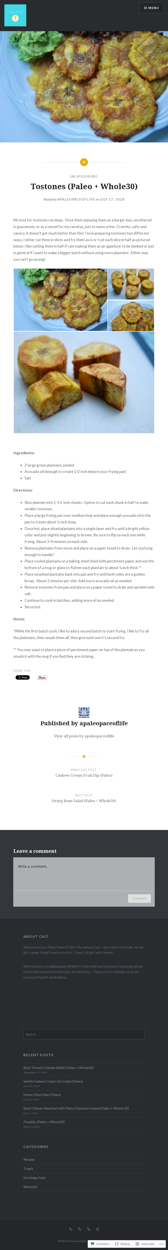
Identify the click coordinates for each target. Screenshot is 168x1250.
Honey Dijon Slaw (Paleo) (42, 1095)
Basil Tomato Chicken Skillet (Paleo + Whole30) (58, 1068)
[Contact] (88, 1229)
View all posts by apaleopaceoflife (84, 735)
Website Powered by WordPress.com (83, 1241)
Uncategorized (84, 176)
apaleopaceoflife (76, 199)
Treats (28, 1169)
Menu (153, 8)
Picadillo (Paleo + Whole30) (44, 1122)
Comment (139, 898)
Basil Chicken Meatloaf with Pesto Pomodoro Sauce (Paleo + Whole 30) (76, 1108)
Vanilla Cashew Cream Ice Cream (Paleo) (53, 1081)
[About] (79, 1229)
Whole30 (30, 1187)
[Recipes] (70, 1229)
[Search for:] (84, 1034)
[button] (60, 299)
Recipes (29, 1159)
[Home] (97, 1229)
